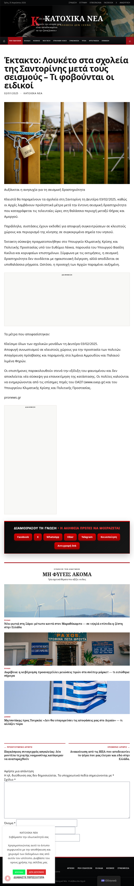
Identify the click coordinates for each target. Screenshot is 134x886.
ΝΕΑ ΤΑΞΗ (46, 41)
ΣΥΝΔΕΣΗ (73, 2)
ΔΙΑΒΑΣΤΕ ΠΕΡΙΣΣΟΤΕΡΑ (29, 877)
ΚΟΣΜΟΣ (36, 41)
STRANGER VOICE (60, 41)
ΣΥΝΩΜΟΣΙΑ (74, 41)
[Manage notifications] (7, 878)
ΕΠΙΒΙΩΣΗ (105, 41)
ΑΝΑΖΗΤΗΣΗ (125, 2)
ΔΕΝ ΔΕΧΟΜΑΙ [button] (36, 872)
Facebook (23, 537)
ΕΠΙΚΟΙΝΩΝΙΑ (95, 2)
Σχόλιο (10, 779)
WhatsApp (53, 537)
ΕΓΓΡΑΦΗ (83, 2)
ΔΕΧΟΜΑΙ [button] (19, 872)
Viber (70, 537)
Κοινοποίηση (109, 537)
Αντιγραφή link (67, 545)
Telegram (87, 537)
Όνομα (10, 823)
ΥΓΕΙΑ (84, 41)
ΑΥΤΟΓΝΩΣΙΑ (94, 41)
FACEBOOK (108, 2)
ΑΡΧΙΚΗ (71, 868)
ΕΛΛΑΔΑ (27, 41)
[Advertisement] (67, 301)
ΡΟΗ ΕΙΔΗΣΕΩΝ (15, 41)
